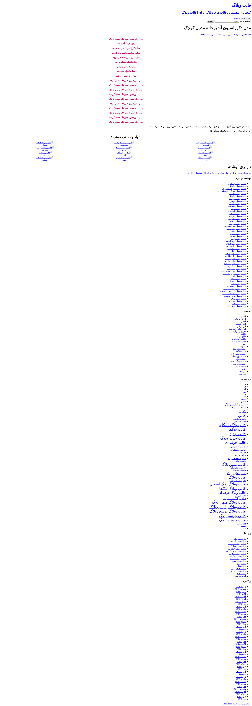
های (244, 528)
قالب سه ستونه (237, 458)
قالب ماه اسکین (240, 461)
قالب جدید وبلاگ (233, 438)
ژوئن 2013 (241, 666)
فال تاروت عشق (238, 561)
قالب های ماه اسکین (239, 470)
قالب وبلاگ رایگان (240, 496)
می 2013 (242, 669)
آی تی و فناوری (239, 319)
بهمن (124, 160)
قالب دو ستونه (237, 446)
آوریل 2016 (241, 606)
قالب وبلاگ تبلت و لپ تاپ (234, 289)
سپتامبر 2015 (240, 619)
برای (244, 392)
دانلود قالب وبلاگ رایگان (238, 407)
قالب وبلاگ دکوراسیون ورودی (233, 291)
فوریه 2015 (241, 631)
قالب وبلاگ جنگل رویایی (235, 266)
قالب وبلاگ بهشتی (238, 201)
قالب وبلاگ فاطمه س (236, 248)
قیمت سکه (241, 366)
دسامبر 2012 (240, 681)
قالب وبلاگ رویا (239, 251)
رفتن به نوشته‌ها (236, 18)
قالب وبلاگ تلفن (239, 276)
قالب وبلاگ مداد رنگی (236, 306)
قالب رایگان (242, 452)
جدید (244, 396)
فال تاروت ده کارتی (237, 556)
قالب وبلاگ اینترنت (237, 216)
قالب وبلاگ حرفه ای (232, 492)
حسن (243, 399)
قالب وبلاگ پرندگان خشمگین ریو (231, 191)
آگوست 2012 (240, 691)
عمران (243, 344)
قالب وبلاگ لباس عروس (235, 296)
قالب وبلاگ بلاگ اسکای (227, 484)
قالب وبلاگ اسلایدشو (238, 481)
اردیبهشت (124, 145)
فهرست (247, 18)
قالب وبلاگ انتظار (238, 279)
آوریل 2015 (241, 626)
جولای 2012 (241, 694)
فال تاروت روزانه (238, 571)
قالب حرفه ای (235, 443)
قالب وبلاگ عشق (238, 304)
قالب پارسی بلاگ (232, 516)
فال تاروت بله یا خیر (237, 559)
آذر (45, 155)
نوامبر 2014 (241, 639)
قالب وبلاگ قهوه (238, 238)
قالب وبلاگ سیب (238, 231)
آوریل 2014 (241, 651)
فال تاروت (241, 564)
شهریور (45, 150)
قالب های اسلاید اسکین (238, 468)
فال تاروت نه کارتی (237, 554)
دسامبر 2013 (240, 656)
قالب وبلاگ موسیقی (237, 206)
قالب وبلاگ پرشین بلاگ (227, 511)
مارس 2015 (240, 629)
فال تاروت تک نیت (238, 541)
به (245, 394)
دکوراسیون (228, 34)
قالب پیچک (241, 523)
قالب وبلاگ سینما (238, 208)
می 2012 (242, 699)
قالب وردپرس (239, 364)
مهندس (243, 526)
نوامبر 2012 (241, 684)
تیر (205, 150)
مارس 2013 (240, 674)
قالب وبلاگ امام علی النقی (234, 294)
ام (245, 389)
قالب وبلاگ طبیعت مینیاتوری (233, 271)
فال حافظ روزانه (238, 569)
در (245, 410)
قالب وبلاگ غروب (238, 221)
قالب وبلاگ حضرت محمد (235, 263)
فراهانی (242, 412)
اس (244, 387)
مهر (205, 155)
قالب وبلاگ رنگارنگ (237, 203)
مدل (207, 34)
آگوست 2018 (240, 596)
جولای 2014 (241, 646)
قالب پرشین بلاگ (238, 354)
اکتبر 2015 (241, 616)
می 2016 (242, 604)
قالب (242, 415)
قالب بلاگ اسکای (238, 349)
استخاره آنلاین (240, 576)
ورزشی (242, 374)
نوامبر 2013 (241, 659)
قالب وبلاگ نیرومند (237, 198)
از (245, 384)
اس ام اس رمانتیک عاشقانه (237, 173)
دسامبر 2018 (240, 589)
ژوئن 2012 (241, 696)
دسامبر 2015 (240, 611)
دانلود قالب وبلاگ (235, 404)
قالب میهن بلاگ (239, 356)
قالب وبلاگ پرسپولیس (236, 228)
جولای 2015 (241, 621)
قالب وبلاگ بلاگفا (232, 488)
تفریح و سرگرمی (238, 331)
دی (205, 160)
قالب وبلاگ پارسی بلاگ (227, 507)
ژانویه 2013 (241, 679)
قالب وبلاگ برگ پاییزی (236, 243)
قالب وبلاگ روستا (238, 281)
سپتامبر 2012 (240, 689)
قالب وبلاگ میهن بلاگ (229, 502)
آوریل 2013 (241, 671)
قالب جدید (238, 434)
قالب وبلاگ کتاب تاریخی (235, 246)
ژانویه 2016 (241, 609)
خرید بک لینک (240, 538)
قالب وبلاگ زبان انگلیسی (235, 256)
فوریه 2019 (241, 586)
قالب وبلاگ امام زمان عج (235, 261)
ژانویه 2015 (241, 634)
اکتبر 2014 (241, 641)
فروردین (205, 145)
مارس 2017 (240, 601)
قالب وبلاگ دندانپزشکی (235, 253)
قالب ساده (240, 455)
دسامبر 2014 (240, 636)
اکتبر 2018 (241, 594)
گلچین (243, 369)
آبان (124, 155)
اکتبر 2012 (241, 686)
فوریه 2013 (241, 676)
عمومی (242, 346)
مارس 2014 (240, 654)
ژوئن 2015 (241, 624)
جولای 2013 (241, 664)
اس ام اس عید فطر (237, 329)
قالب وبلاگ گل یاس (237, 213)
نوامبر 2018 (241, 591)
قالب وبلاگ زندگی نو (237, 218)
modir (203, 34)
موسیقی (242, 371)
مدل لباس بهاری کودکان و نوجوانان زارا (205, 173)
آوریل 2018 (241, 599)
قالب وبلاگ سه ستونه (234, 498)
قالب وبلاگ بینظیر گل (236, 268)
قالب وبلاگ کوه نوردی (236, 286)
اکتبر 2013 (241, 661)
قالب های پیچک (236, 473)
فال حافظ (241, 574)
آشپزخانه (238, 34)
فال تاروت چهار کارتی (236, 546)
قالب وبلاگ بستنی (238, 236)
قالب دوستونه (238, 449)
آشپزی (244, 34)
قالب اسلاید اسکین (239, 419)
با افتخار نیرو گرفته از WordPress (237, 704)
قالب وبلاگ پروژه (238, 299)
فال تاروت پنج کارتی (237, 549)
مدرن (213, 34)
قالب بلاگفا (241, 351)
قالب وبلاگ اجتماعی (237, 183)
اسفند (44, 160)
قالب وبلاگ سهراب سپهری (234, 188)
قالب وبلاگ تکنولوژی (237, 211)
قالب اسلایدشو (240, 421)
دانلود (243, 334)
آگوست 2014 (240, 644)
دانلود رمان (241, 336)
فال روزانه (241, 566)
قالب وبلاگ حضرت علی (235, 258)
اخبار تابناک (241, 324)
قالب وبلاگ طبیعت (237, 223)
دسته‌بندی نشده (239, 341)
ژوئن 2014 (241, 649)
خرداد (44, 145)
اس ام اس (241, 326)
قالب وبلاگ (241, 359)
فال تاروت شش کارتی (236, 551)
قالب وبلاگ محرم (238, 284)
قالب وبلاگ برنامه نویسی (235, 226)
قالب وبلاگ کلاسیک (237, 186)
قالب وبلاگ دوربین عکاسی (234, 274)
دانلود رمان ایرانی (238, 339)
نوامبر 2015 (241, 614)
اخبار (244, 321)
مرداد (124, 150)
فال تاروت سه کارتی (237, 543)
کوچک (219, 34)
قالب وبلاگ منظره (238, 233)
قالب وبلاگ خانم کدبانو (236, 241)
